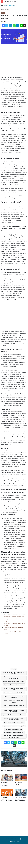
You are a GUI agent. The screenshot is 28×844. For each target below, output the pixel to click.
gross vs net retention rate (14, 729)
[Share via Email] (24, 25)
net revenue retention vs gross (14, 732)
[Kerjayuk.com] (10, 5)
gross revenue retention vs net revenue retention (14, 718)
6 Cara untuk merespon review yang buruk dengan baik (6, 800)
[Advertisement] (14, 60)
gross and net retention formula (14, 685)
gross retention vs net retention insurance (14, 706)
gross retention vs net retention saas (14, 715)
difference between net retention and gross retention (14, 677)
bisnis (14, 669)
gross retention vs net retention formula (14, 701)
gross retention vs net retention (14, 693)
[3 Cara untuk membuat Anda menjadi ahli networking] (7, 777)
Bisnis (7, 9)
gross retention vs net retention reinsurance (14, 710)
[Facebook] (3, 25)
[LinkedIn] (10, 25)
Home (3, 9)
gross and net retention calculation (14, 681)
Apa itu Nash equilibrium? (10, 1)
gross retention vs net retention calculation (14, 696)
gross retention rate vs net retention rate (14, 688)
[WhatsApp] (14, 25)
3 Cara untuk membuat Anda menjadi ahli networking (5, 785)
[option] (14, 759)
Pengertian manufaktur (12, 761)
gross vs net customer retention (14, 722)
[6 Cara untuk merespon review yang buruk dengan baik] (7, 792)
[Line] (21, 25)
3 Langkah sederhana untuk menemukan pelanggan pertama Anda (20, 800)
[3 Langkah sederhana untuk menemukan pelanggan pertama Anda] (21, 792)
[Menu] (2, 6)
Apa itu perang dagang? (19, 783)
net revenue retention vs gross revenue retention (14, 736)
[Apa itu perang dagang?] (21, 777)
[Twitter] (6, 25)
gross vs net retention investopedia (14, 726)
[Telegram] (17, 25)
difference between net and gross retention (14, 672)
